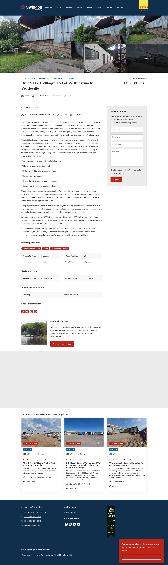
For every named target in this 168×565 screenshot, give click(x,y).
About (98, 8)
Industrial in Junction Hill (63, 78)
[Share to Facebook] (27, 311)
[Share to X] (23, 311)
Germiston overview (62, 344)
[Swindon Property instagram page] (70, 524)
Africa (89, 8)
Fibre (45, 248)
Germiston (46, 78)
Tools (79, 8)
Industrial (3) (67, 555)
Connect (120, 8)
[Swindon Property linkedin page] (74, 524)
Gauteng (37, 78)
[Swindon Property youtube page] (78, 524)
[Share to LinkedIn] (31, 311)
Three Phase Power (31, 248)
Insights (108, 8)
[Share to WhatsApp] (35, 311)
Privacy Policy (70, 512)
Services (69, 8)
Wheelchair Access (59, 248)
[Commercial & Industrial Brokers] (31, 8)
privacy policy (119, 173)
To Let (59, 8)
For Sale (48, 8)
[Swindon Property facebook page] (66, 524)
